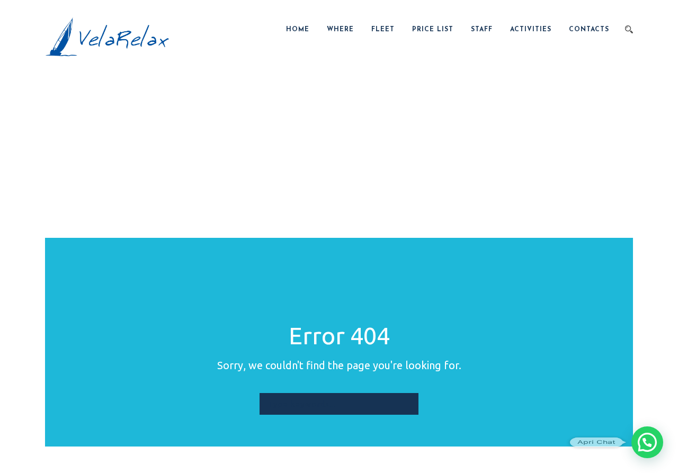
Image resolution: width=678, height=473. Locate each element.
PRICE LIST (432, 29)
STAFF (482, 29)
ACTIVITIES (530, 29)
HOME (297, 29)
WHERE (340, 29)
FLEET (383, 29)
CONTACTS (589, 29)
